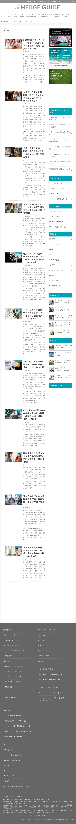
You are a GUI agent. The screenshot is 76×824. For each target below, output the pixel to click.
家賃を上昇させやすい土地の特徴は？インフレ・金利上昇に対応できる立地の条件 (63, 361)
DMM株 (51, 275)
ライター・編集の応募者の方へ (13, 755)
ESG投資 (41, 1)
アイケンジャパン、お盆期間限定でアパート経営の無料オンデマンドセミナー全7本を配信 (63, 301)
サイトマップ (7, 771)
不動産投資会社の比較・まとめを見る (59, 170)
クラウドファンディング (45, 15)
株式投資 (54, 1)
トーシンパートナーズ (56, 189)
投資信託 (47, 1)
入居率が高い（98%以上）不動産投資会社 (59, 118)
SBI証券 (51, 249)
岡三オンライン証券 (56, 270)
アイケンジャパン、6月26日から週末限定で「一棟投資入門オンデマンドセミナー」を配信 (63, 324)
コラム (15, 15)
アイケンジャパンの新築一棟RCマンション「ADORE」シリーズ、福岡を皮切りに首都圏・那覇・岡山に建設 (63, 354)
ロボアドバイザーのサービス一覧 (49, 679)
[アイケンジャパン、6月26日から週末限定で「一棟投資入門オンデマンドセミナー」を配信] (51, 324)
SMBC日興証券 (54, 260)
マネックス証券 (54, 255)
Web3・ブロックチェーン (13, 666)
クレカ (66, 1)
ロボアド (16, 1)
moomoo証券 (53, 281)
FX (60, 1)
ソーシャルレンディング (13, 677)
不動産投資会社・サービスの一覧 (14, 721)
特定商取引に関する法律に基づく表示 (16, 786)
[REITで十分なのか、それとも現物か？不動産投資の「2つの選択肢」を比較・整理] (51, 369)
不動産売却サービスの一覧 (14, 736)
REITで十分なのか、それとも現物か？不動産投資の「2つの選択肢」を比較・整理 (63, 369)
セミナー (21, 15)
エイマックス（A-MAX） (57, 183)
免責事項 (6, 781)
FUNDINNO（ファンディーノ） (58, 287)
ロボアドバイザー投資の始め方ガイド (51, 674)
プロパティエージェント (57, 194)
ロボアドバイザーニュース (14, 672)
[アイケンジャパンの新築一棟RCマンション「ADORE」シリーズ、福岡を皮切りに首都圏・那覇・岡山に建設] (51, 354)
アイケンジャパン (55, 216)
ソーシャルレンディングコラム (15, 651)
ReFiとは (41, 651)
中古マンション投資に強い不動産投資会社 (59, 133)
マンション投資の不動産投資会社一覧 (17, 726)
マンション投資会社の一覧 (58, 199)
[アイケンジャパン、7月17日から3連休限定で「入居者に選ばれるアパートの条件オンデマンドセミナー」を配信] (51, 317)
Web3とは (41, 635)
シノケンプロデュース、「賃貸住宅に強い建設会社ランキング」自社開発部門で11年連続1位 (63, 309)
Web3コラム (9, 640)
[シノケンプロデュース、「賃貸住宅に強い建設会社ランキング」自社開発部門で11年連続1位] (51, 309)
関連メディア (65, 15)
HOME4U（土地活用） (56, 222)
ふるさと (35, 1)
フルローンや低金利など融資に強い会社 (59, 148)
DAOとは (41, 661)
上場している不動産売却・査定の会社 (59, 163)
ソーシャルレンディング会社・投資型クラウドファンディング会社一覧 (54, 699)
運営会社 (6, 765)
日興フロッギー (54, 244)
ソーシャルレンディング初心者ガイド (51, 693)
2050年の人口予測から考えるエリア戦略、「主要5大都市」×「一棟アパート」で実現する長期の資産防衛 (63, 346)
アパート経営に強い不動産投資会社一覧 (18, 731)
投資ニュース (7, 661)
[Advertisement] (25, 607)
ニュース (9, 15)
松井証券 (52, 265)
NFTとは (41, 640)
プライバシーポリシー (10, 776)
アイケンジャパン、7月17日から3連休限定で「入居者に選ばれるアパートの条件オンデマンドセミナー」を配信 (63, 316)
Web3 (31, 15)
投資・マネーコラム (10, 635)
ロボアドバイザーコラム (13, 645)
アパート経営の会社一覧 (57, 227)
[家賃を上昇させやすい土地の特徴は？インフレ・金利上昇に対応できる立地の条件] (51, 362)
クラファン (22, 1)
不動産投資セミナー (11, 698)
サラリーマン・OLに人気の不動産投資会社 (59, 141)
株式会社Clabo (42, 815)
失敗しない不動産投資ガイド (13, 716)
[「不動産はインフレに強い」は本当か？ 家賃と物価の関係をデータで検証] (51, 377)
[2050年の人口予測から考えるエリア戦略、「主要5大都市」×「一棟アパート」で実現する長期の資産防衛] (51, 347)
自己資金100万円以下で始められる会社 (59, 155)
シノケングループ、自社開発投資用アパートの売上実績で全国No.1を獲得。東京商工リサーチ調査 (63, 332)
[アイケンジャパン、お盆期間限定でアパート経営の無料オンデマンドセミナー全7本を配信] (51, 302)
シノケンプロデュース (56, 211)
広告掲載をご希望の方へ (11, 760)
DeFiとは (41, 645)
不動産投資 (28, 1)
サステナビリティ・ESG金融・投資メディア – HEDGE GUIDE (46, 819)
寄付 (73, 1)
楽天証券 (52, 239)
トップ (3, 1)
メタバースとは (43, 656)
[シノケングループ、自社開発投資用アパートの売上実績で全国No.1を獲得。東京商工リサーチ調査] (51, 332)
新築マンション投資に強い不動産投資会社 (59, 126)
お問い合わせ (7, 750)
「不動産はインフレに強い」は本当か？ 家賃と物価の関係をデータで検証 (63, 377)
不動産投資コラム (11, 656)
